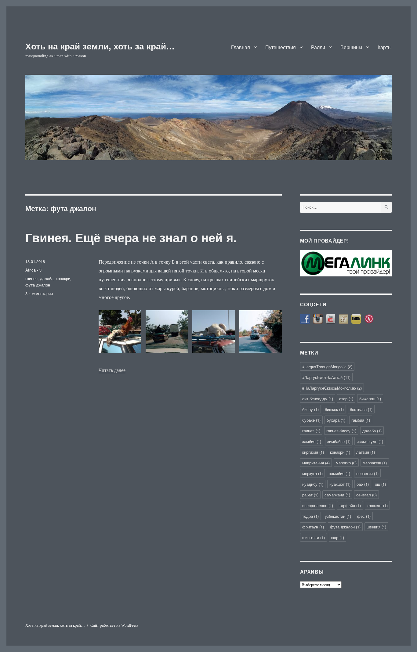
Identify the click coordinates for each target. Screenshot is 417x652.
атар (346, 399)
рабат (310, 495)
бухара (336, 420)
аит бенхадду (317, 399)
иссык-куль (370, 441)
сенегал (366, 495)
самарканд (337, 495)
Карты (385, 47)
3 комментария (39, 293)
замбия (311, 441)
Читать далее (112, 370)
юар (337, 537)
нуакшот (339, 484)
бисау (310, 409)
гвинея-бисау (341, 431)
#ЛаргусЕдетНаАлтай (326, 377)
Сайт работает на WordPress (114, 625)
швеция (376, 527)
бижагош (370, 399)
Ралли (318, 47)
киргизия (313, 452)
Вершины (351, 47)
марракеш (375, 463)
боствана (361, 409)
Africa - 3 (33, 270)
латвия (365, 452)
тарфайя (350, 505)
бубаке (311, 420)
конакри (63, 278)
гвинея (31, 278)
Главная (240, 47)
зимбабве (338, 441)
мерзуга (312, 473)
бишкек (334, 409)
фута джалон (37, 285)
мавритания (316, 463)
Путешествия (280, 47)
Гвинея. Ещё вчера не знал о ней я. (131, 237)
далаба (46, 278)
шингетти (313, 537)
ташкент (377, 505)
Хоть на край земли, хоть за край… (100, 46)
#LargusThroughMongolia (327, 366)
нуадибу (312, 484)
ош (380, 484)
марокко (346, 463)
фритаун (313, 527)
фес (364, 516)
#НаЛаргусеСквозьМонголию (332, 388)
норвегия (367, 473)
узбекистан (338, 516)
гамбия (360, 420)
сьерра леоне (317, 505)
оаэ (363, 484)
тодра (310, 516)
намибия (339, 473)
